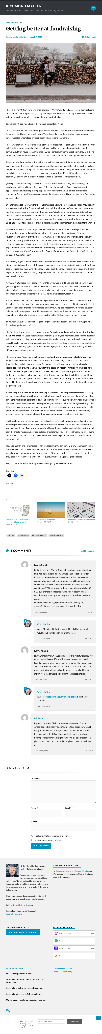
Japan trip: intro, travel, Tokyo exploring (23, 994)
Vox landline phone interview (19, 973)
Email (68, 808)
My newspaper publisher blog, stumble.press (26, 1000)
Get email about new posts (23, 932)
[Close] (98, 1018)
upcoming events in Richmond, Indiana (73, 871)
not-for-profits (39, 536)
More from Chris (14, 969)
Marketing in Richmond (46, 519)
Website (35, 821)
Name (34, 808)
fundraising (23, 536)
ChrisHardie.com (25, 905)
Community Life (14, 22)
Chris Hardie (20, 37)
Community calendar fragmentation (81, 519)
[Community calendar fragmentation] (81, 510)
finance (11, 536)
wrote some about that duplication (61, 696)
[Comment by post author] (25, 621)
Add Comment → (88, 551)
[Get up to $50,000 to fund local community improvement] (20, 510)
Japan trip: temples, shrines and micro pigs (24, 988)
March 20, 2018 (41, 751)
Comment (36, 778)
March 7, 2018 (35, 37)
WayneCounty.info (14, 914)
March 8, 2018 (41, 612)
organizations (56, 536)
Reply (90, 612)
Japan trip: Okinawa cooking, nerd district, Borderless (24, 980)
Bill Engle (38, 718)
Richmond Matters (25, 6)
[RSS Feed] (8, 1011)
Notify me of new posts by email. (48, 840)
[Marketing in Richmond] (51, 510)
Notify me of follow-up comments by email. (52, 836)
